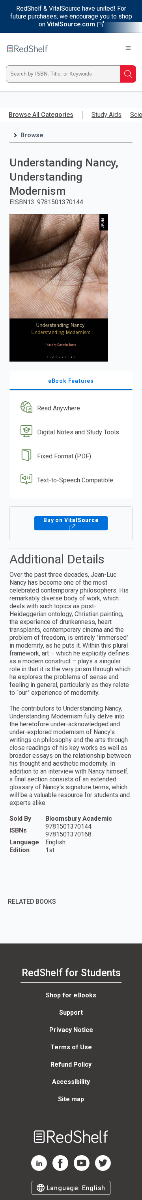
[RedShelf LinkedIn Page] (39, 1168)
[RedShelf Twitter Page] (103, 1168)
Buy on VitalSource (70, 520)
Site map (71, 1099)
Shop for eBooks (71, 995)
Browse (32, 135)
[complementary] (71, 896)
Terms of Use (71, 1047)
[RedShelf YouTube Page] (82, 1168)
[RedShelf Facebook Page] (60, 1168)
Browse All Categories (41, 114)
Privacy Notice (71, 1030)
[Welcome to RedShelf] (27, 49)
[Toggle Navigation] (128, 49)
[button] (70, 409)
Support (71, 1012)
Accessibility (71, 1082)
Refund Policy (71, 1064)
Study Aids (106, 114)
